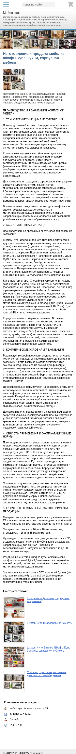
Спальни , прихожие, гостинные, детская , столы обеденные (47, 674)
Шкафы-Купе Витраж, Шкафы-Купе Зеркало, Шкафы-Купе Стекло (48, 649)
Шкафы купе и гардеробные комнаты (49, 622)
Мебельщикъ (12, 12)
